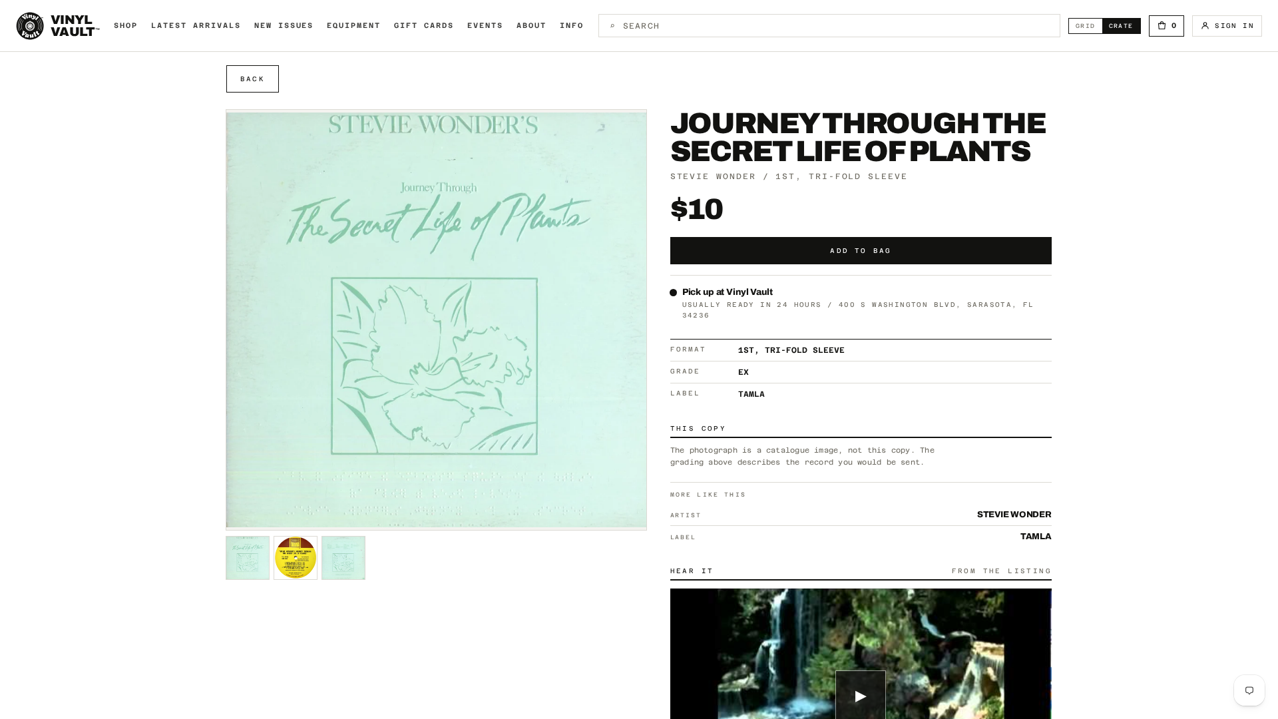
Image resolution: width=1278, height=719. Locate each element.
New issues (284, 25)
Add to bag (860, 250)
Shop (126, 25)
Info (572, 25)
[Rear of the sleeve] (295, 558)
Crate (1124, 25)
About (531, 25)
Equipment (354, 25)
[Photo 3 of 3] (343, 558)
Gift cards (424, 25)
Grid (1089, 25)
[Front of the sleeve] (247, 558)
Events (485, 25)
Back (252, 79)
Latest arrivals (196, 25)
